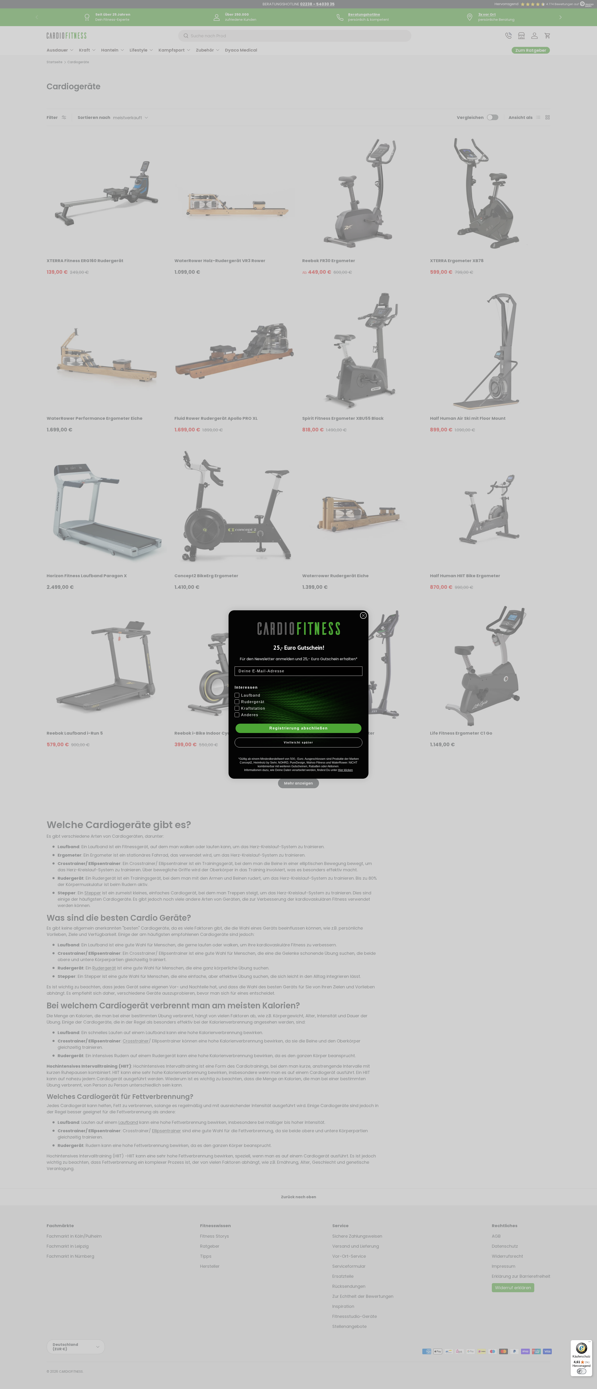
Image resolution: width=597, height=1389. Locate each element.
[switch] (581, 1371)
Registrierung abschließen (298, 728)
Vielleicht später (298, 742)
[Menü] (589, 1343)
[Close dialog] (363, 615)
